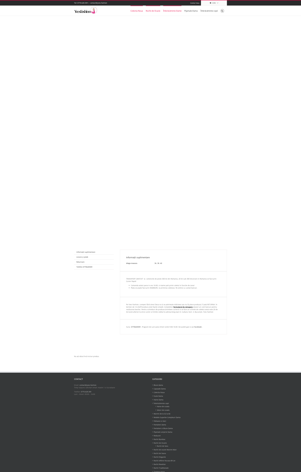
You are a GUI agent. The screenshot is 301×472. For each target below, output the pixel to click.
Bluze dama (158, 385)
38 (158, 263)
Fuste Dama (158, 396)
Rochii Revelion (160, 464)
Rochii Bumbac (159, 439)
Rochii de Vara (162, 446)
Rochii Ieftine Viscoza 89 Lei (164, 461)
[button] (222, 11)
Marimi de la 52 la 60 (162, 414)
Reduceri (157, 436)
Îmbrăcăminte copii (161, 403)
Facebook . (198, 327)
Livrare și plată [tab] (82, 257)
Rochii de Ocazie (160, 443)
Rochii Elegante (160, 457)
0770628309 (136, 327)
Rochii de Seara (160, 453)
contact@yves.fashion (98, 3)
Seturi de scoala (163, 410)
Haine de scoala (163, 406)
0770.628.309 (86, 392)
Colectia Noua (159, 392)
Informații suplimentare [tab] (85, 252)
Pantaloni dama (160, 425)
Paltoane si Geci (160, 421)
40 (161, 263)
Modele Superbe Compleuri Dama (167, 417)
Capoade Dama (160, 389)
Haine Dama (158, 400)
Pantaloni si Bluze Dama (163, 428)
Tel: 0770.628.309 (81, 3)
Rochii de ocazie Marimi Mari (165, 450)
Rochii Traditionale (161, 468)
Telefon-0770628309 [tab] (84, 267)
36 (155, 263)
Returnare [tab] (80, 262)
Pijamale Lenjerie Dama (163, 432)
